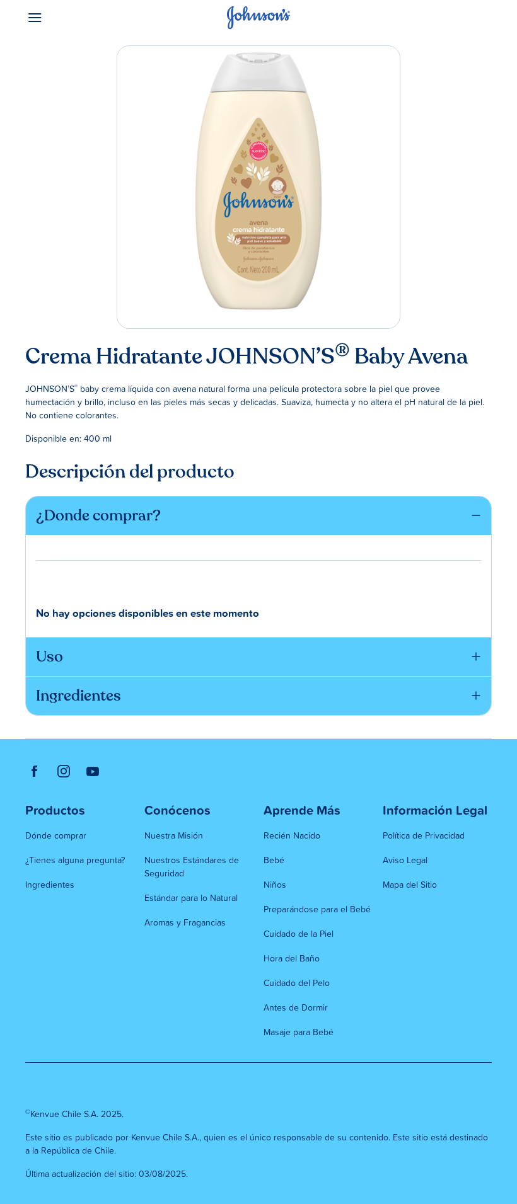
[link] (34, 771)
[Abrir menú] (83, 17)
